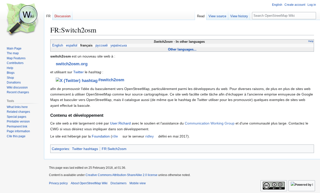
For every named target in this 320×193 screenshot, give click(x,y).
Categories (60, 149)
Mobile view (138, 183)
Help (311, 41)
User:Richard (120, 123)
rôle (115, 136)
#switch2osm (111, 80)
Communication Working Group (209, 123)
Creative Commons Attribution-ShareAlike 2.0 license (122, 175)
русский (101, 45)
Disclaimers (118, 183)
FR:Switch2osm (114, 149)
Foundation (101, 136)
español (71, 45)
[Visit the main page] (22, 20)
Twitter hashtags (85, 149)
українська (119, 45)
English (57, 45)
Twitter (78, 72)
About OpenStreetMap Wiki (89, 183)
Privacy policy (58, 183)
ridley (149, 136)
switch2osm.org (72, 64)
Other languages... (182, 49)
